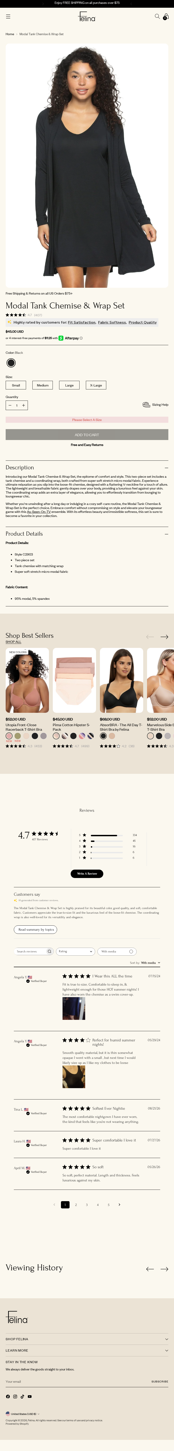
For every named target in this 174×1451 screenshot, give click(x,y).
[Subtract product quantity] (23, 405)
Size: (9, 377)
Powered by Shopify (17, 1424)
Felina (31, 1420)
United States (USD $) (23, 1414)
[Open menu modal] (8, 16)
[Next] (132, 4)
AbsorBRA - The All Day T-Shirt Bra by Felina (121, 727)
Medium (42, 385)
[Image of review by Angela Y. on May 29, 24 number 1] (74, 1076)
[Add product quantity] (10, 405)
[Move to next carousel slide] (164, 637)
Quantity (12, 397)
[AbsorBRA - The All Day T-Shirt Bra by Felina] (121, 680)
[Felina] (87, 16)
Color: (14, 352)
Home (10, 34)
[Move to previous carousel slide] (150, 637)
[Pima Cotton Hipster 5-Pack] (74, 680)
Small (16, 385)
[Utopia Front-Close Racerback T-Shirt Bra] (27, 680)
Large (69, 385)
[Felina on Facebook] (8, 1396)
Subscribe (160, 1381)
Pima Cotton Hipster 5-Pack (71, 727)
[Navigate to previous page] (54, 1204)
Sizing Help (160, 404)
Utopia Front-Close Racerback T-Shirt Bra (24, 727)
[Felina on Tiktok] (23, 1396)
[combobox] (75, 952)
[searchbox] (29, 951)
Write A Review (87, 873)
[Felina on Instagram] (15, 1396)
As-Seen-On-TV (39, 511)
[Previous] (42, 4)
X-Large (96, 385)
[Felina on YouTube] (30, 1396)
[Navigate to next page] (119, 1204)
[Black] (11, 362)
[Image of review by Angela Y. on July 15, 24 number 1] (74, 1008)
